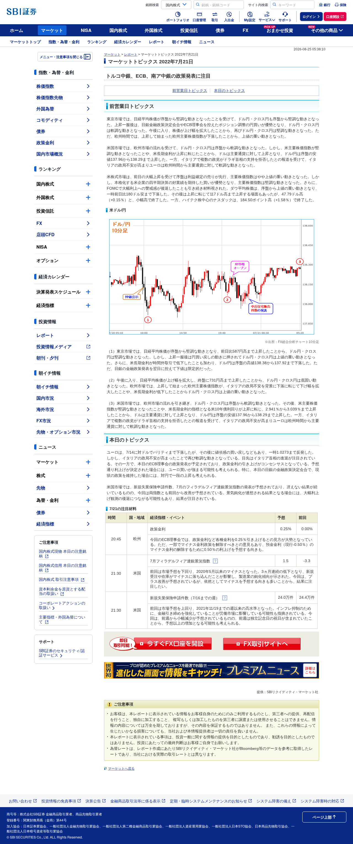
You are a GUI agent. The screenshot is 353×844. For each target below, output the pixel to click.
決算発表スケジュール (58, 291)
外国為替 (45, 108)
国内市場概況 (49, 154)
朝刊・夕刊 (47, 358)
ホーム (16, 30)
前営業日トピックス (189, 90)
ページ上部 (322, 817)
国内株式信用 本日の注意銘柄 (62, 567)
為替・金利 (47, 500)
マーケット (52, 30)
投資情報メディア (54, 346)
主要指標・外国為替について (62, 619)
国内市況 (45, 398)
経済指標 (45, 305)
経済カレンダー (127, 41)
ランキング (96, 41)
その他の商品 (323, 29)
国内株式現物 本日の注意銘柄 (62, 553)
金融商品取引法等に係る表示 (135, 801)
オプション (47, 260)
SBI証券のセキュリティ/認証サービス (62, 653)
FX (245, 30)
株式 (40, 475)
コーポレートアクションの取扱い (62, 605)
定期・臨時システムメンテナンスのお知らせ (208, 801)
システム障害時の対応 (320, 801)
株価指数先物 (49, 97)
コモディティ (49, 120)
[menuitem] (324, 5)
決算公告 (93, 801)
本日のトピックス (229, 90)
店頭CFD (45, 234)
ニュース (207, 41)
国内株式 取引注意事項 (59, 579)
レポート (156, 41)
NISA (86, 30)
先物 (40, 487)
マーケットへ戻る (121, 769)
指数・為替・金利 (64, 41)
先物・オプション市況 (58, 432)
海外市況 (45, 409)
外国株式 (153, 30)
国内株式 (118, 30)
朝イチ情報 (181, 41)
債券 (220, 30)
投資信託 (189, 30)
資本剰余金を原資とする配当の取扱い (62, 591)
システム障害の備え (273, 801)
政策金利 (45, 142)
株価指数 (45, 86)
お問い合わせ (20, 801)
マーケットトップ (25, 41)
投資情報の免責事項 (58, 801)
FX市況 (43, 420)
